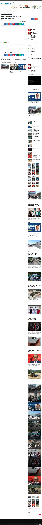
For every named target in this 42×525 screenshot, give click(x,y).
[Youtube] (40, 0)
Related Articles (3, 62)
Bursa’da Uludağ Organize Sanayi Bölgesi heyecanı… (20, 59)
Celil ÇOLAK (32, 26)
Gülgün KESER (33, 38)
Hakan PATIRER (33, 45)
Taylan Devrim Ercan (33, 70)
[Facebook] (36, 0)
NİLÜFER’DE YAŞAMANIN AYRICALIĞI (36, 58)
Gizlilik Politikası (17, 0)
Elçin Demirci (32, 32)
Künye (7, 0)
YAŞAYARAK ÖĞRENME (34, 42)
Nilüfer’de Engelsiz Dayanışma (4, 71)
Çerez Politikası (13, 0)
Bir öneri (32, 30)
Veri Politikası (26, 0)
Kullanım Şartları (22, 0)
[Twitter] (37, 0)
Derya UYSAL (33, 29)
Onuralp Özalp (33, 54)
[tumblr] (18, 24)
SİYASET (11, 14)
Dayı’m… (32, 55)
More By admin (9, 62)
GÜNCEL (4, 13)
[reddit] (11, 24)
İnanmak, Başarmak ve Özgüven (35, 61)
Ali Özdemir (34, 126)
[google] (9, 24)
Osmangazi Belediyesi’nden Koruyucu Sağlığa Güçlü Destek (13, 71)
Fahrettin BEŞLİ (33, 35)
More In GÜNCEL (14, 62)
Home (1, 13)
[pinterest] (14, 24)
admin (33, 131)
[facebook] (5, 24)
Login (40, 514)
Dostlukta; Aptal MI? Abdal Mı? (21, 71)
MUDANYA (32, 49)
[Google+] (39, 0)
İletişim (9, 0)
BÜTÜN (32, 39)
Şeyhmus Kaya (33, 67)
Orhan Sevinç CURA (33, 57)
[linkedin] (16, 24)
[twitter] (7, 24)
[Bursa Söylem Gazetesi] (8, 2)
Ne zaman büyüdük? (34, 33)
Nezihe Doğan (33, 51)
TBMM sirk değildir (33, 71)
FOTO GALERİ (31, 80)
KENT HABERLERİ (6, 14)
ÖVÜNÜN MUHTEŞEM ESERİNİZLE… (5, 59)
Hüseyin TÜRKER (33, 48)
